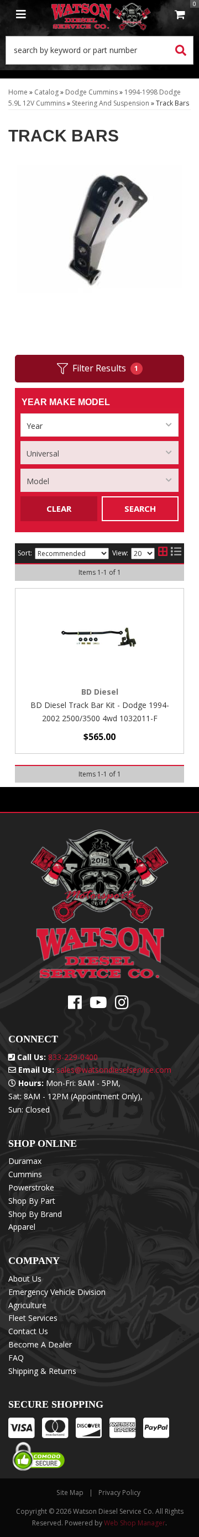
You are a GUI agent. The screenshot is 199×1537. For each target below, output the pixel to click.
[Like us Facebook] (75, 1005)
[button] (99, 50)
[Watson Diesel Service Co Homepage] (101, 15)
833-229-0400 (73, 1057)
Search (140, 508)
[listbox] (99, 425)
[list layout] (176, 553)
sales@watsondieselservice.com (113, 1069)
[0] (180, 15)
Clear (58, 508)
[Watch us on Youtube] (98, 1005)
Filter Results (105, 368)
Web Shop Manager (134, 1523)
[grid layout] (163, 553)
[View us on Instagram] (122, 1005)
